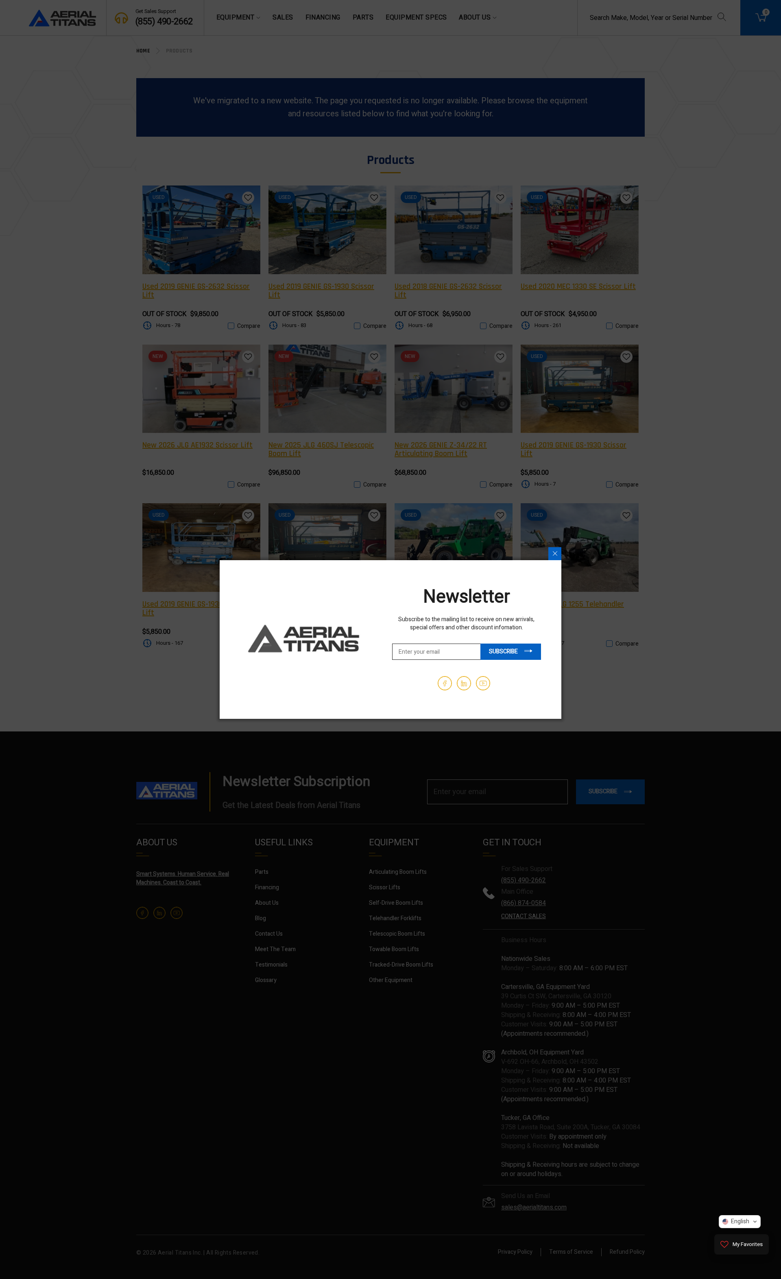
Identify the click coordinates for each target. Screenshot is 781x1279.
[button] (740, 1221)
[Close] (554, 553)
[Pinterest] (464, 683)
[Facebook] (445, 683)
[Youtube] (483, 683)
